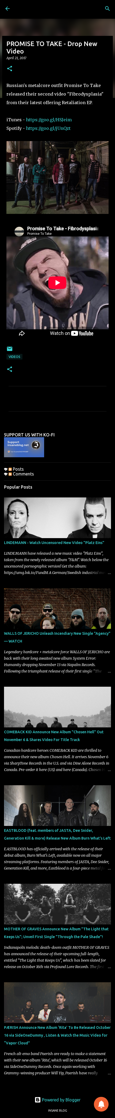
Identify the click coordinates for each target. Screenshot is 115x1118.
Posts (18, 469)
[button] (9, 69)
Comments (23, 473)
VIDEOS (14, 356)
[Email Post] (9, 351)
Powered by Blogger (60, 1099)
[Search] (107, 8)
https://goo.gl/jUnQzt (48, 128)
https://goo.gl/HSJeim (49, 119)
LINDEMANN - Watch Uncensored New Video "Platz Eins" (54, 543)
